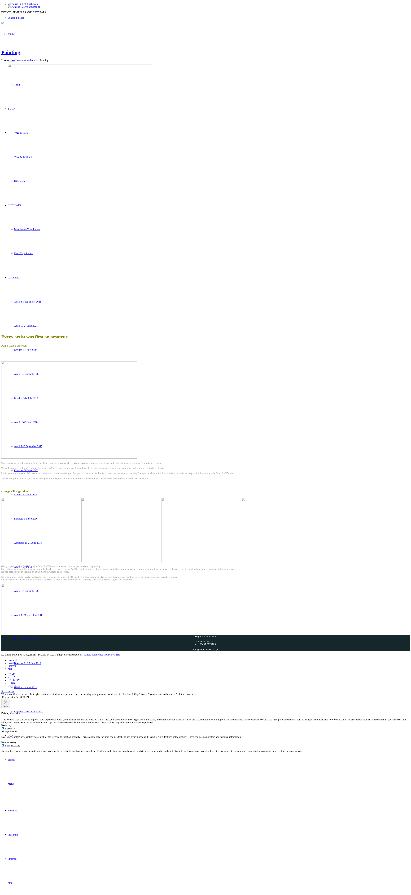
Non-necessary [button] (8, 742)
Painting (10, 52)
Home (18, 60)
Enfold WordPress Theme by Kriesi (102, 654)
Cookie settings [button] (10, 697)
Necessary (10, 728)
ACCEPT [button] (24, 697)
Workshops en (31, 60)
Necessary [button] (6, 725)
